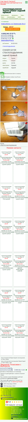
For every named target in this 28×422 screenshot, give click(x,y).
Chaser (2, 17)
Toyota (22, 15)
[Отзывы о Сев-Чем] (14, 405)
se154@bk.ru (14, 416)
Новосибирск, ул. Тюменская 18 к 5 (13, 24)
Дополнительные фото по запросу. (12, 73)
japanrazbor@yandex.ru (7, 397)
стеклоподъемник (11, 17)
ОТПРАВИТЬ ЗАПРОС (12, 29)
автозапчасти (15, 15)
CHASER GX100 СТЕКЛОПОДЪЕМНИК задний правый (13, 18)
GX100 (19, 17)
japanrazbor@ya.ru (7, 40)
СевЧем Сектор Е (5, 15)
